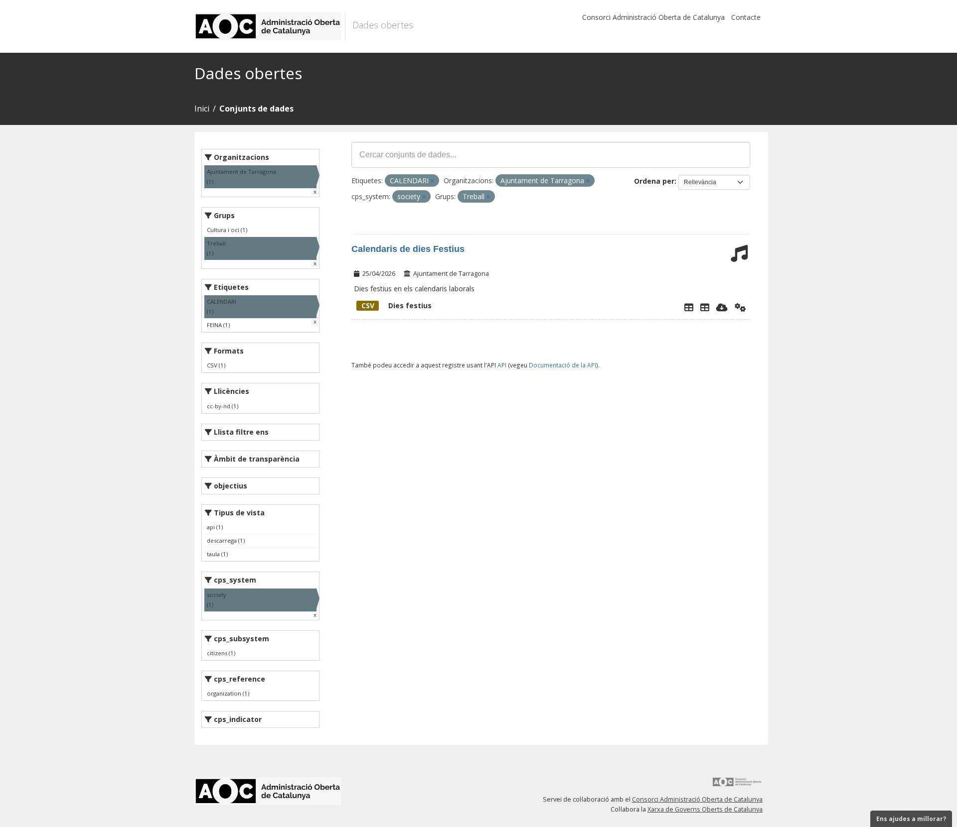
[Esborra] (432, 181)
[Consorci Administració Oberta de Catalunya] (737, 785)
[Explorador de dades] (688, 307)
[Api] (740, 307)
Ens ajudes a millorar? (911, 819)
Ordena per (654, 181)
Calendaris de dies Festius (408, 249)
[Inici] (269, 26)
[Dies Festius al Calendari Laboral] (704, 307)
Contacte (746, 17)
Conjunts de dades (256, 108)
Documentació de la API (562, 365)
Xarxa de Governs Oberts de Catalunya (705, 809)
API (501, 365)
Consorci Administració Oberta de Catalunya (653, 17)
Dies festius (396, 305)
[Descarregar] (722, 307)
